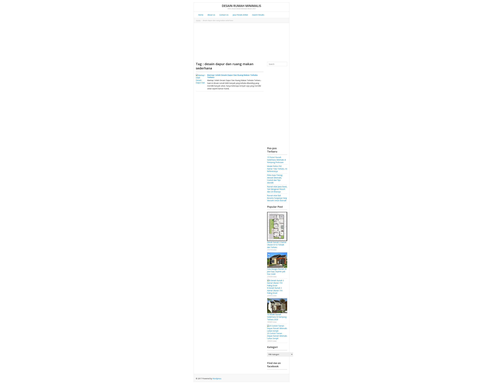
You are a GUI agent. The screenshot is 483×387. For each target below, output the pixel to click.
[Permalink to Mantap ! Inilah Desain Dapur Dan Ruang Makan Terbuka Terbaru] (201, 79)
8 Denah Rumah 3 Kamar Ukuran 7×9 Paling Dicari (274, 290)
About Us (211, 15)
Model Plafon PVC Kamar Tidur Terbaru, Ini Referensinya (277, 168)
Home (200, 15)
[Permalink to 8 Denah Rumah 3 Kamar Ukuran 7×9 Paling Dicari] (277, 283)
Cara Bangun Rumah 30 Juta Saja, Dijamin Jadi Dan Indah (277, 271)
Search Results (258, 15)
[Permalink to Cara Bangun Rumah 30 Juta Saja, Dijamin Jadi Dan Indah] (277, 260)
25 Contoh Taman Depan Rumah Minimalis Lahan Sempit (277, 336)
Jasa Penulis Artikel (240, 15)
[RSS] (285, 378)
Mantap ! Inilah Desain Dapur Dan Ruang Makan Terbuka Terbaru (232, 76)
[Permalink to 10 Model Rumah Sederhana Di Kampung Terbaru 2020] (277, 305)
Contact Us (223, 15)
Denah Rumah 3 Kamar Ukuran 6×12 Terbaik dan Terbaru (276, 244)
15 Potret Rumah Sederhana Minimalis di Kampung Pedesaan (276, 160)
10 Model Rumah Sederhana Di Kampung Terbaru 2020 (276, 317)
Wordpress (217, 378)
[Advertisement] (241, 42)
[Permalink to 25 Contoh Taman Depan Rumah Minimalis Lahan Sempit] (277, 328)
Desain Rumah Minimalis (241, 6)
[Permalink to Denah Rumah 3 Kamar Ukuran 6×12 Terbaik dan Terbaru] (277, 226)
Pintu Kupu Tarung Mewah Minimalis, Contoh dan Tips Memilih (274, 179)
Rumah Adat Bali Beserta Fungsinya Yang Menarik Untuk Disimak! (277, 198)
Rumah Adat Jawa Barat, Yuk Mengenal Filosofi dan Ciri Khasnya (277, 189)
